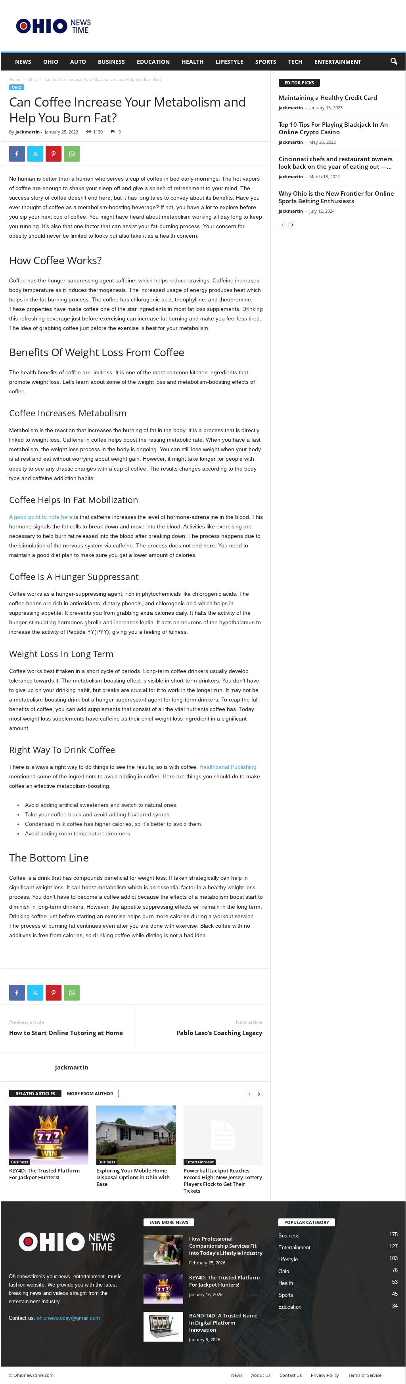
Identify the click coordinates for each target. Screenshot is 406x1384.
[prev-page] (249, 1094)
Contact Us (291, 1375)
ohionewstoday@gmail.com (68, 1318)
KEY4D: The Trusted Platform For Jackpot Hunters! (44, 1174)
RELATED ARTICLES (35, 1093)
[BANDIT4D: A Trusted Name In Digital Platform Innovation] (163, 1327)
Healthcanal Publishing (228, 767)
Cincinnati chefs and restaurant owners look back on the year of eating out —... (336, 162)
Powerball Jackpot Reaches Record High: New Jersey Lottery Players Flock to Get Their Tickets (223, 1180)
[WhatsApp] (72, 154)
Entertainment (337, 61)
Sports (265, 61)
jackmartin (27, 132)
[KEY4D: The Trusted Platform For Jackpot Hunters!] (48, 1135)
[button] (393, 62)
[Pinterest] (53, 154)
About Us (260, 1375)
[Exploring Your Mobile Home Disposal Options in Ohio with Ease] (136, 1135)
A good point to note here (41, 517)
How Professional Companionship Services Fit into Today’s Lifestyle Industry (225, 1245)
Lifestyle (229, 61)
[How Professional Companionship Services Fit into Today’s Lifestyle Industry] (163, 1250)
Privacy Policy (325, 1375)
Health (193, 61)
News (23, 61)
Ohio (50, 61)
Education (153, 61)
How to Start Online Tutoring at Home (66, 1033)
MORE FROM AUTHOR (90, 1093)
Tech (295, 61)
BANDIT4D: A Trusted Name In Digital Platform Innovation (223, 1322)
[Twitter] (35, 154)
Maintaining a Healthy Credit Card (329, 97)
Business (111, 61)
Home (14, 79)
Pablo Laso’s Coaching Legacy (219, 1033)
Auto (78, 61)
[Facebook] (17, 154)
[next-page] (259, 1094)
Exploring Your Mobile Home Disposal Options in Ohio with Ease (133, 1177)
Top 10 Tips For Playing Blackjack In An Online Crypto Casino (333, 128)
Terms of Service (364, 1375)
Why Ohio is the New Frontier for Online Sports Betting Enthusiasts (336, 197)
